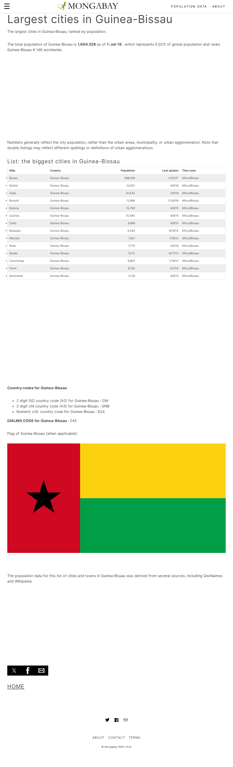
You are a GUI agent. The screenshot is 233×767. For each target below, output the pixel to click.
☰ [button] (7, 6)
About (218, 6)
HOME (15, 686)
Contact (116, 737)
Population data (189, 6)
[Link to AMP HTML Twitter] (107, 720)
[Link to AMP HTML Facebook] (116, 721)
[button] (14, 671)
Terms (135, 737)
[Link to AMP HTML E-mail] (125, 720)
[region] (116, 94)
